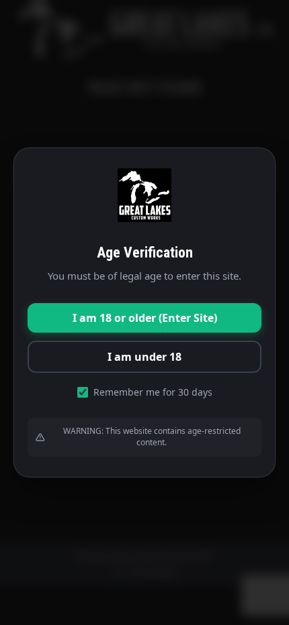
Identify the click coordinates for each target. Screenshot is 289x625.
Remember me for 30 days (152, 392)
